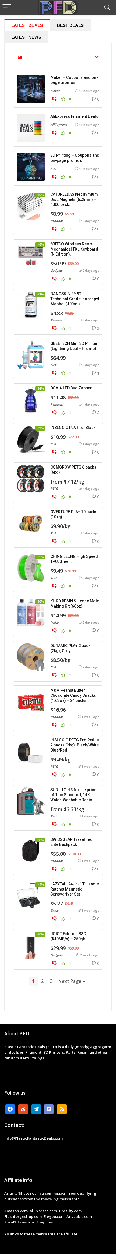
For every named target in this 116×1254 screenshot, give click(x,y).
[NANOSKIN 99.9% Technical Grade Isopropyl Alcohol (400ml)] (30, 305)
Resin (54, 816)
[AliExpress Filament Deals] (30, 128)
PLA (53, 444)
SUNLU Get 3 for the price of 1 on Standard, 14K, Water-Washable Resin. (73, 794)
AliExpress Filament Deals (74, 116)
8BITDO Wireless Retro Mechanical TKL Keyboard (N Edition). (74, 249)
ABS (53, 169)
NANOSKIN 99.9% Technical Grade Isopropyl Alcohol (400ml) (74, 298)
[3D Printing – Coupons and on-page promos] (30, 167)
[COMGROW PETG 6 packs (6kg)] (30, 479)
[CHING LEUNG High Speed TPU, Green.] (30, 568)
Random (56, 221)
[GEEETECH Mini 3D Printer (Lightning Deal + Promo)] (30, 355)
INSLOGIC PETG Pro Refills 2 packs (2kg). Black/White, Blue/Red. (74, 745)
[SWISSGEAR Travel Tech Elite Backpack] (30, 851)
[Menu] (7, 7)
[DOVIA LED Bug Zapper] (30, 400)
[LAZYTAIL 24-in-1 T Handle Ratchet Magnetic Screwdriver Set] (30, 895)
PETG (54, 488)
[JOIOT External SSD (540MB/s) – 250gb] (30, 945)
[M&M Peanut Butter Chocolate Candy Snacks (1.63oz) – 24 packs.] (30, 702)
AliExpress (58, 124)
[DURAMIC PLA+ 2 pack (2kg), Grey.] (30, 657)
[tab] (27, 25)
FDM (53, 365)
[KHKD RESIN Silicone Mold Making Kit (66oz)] (30, 612)
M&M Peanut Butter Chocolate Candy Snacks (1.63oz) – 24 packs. (73, 695)
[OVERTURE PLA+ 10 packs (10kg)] (30, 523)
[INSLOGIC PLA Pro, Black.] (30, 439)
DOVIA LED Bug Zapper (71, 388)
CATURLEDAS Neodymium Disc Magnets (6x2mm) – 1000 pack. (74, 199)
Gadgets (56, 270)
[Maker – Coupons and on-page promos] (30, 89)
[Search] (107, 7)
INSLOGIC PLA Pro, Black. (73, 427)
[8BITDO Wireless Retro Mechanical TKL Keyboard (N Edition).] (30, 255)
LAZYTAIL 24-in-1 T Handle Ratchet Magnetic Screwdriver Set (74, 889)
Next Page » (71, 981)
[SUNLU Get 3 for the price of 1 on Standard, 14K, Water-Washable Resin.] (30, 801)
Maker (55, 91)
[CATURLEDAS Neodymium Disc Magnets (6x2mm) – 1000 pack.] (30, 206)
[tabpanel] (58, 526)
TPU (53, 578)
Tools (54, 910)
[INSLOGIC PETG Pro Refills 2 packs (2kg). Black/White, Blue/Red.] (30, 751)
